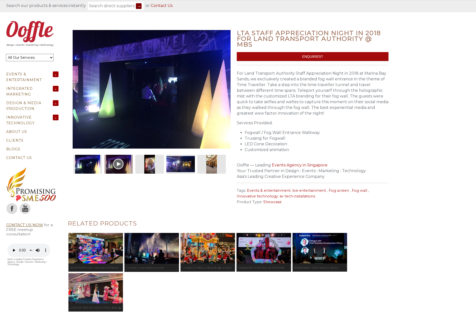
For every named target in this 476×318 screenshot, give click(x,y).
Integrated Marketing (19, 91)
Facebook (11, 208)
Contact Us (162, 5)
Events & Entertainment (24, 77)
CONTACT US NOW (24, 225)
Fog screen (339, 190)
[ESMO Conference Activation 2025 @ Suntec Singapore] (264, 248)
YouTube (25, 208)
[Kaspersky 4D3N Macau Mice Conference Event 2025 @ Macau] (320, 248)
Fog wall (359, 190)
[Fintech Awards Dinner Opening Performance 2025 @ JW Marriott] (151, 248)
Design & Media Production (23, 106)
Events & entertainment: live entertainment (286, 190)
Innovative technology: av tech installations (276, 196)
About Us (16, 131)
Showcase (272, 202)
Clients (15, 140)
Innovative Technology (20, 120)
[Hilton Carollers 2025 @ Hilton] (207, 248)
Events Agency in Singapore (299, 165)
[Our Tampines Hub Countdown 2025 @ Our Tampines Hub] (95, 248)
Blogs (13, 149)
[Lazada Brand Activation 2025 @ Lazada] (95, 288)
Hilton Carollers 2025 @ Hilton (207, 267)
